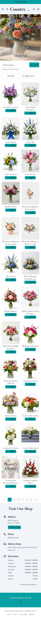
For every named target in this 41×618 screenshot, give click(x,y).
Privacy (15, 614)
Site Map (31, 614)
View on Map (15, 527)
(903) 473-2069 (21, 2)
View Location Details (28, 584)
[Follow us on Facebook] (20, 602)
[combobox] (30, 76)
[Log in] (34, 9)
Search (35, 65)
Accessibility (23, 614)
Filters (12, 76)
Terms (9, 614)
